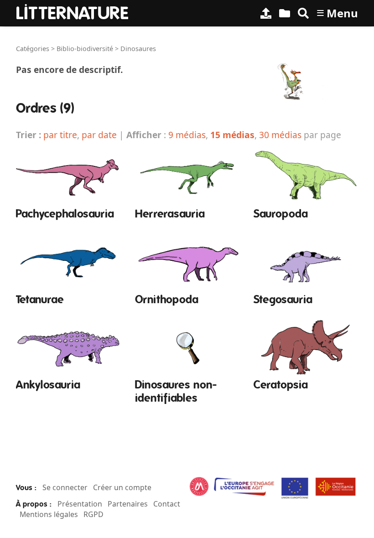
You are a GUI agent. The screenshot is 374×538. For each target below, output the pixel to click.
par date (99, 135)
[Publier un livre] (265, 13)
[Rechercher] (303, 13)
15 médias (232, 135)
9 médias (187, 135)
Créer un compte (122, 487)
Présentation (79, 504)
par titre (60, 135)
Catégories (32, 48)
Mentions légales (49, 514)
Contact (166, 504)
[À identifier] (284, 13)
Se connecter (65, 487)
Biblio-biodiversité (85, 48)
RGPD (93, 514)
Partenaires (128, 504)
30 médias (280, 135)
